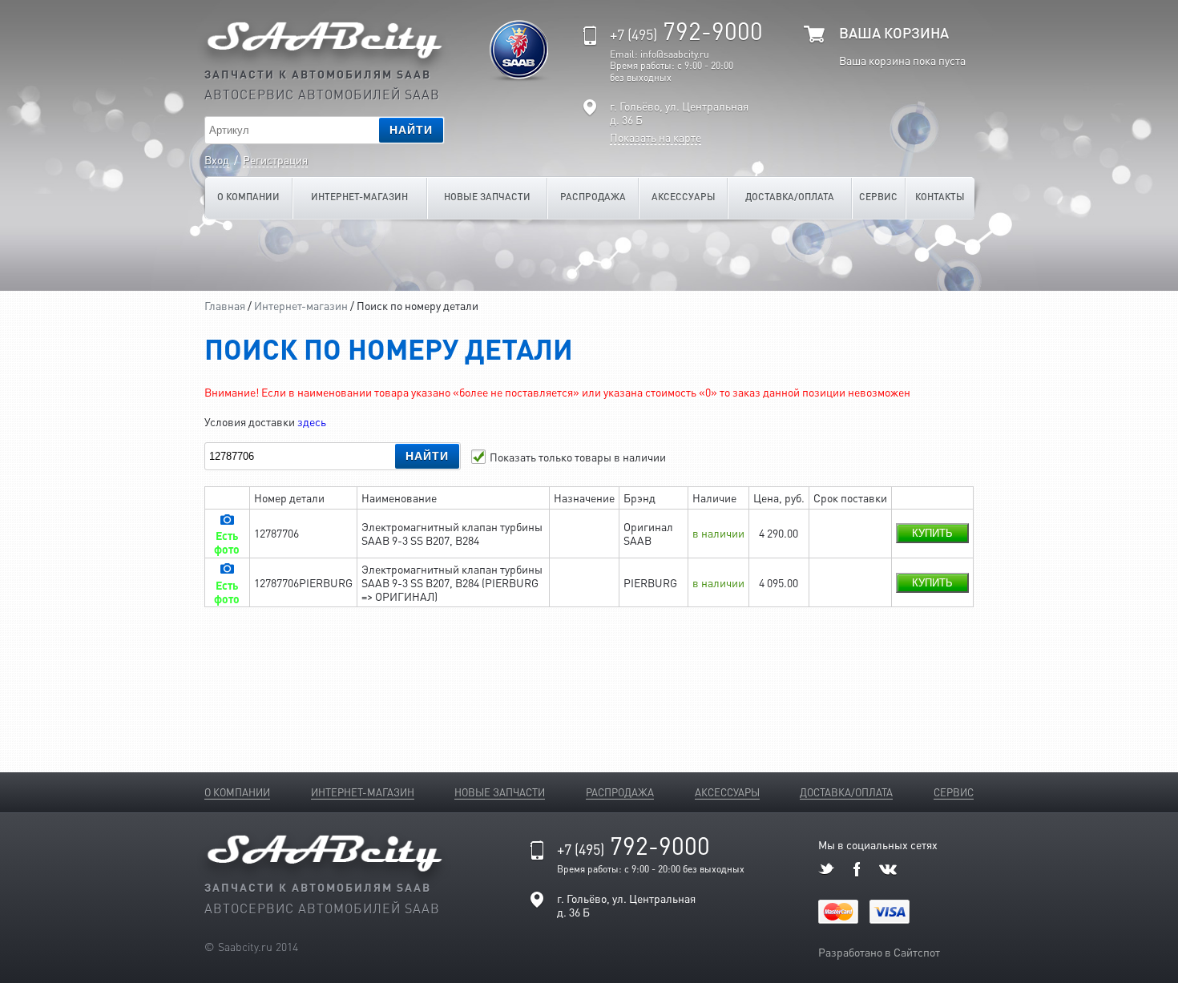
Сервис (878, 197)
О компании (248, 197)
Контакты (940, 197)
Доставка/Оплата (789, 197)
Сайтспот (917, 952)
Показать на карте (655, 137)
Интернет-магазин (359, 197)
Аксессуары (684, 197)
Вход (216, 159)
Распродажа (593, 197)
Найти (411, 129)
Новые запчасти (487, 197)
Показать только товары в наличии (578, 456)
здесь (311, 421)
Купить (932, 533)
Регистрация (275, 159)
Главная (224, 305)
